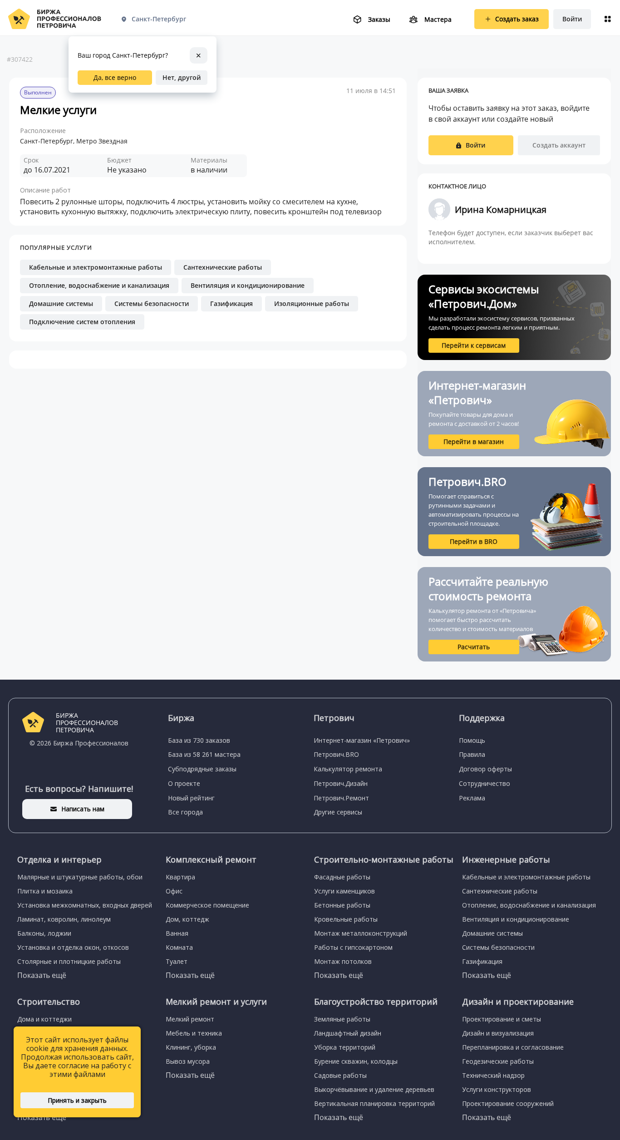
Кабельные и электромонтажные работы (95, 267)
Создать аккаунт (559, 145)
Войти (572, 19)
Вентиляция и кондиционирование (248, 285)
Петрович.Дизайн (341, 783)
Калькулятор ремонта (348, 769)
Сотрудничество (484, 783)
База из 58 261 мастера (204, 754)
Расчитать (474, 646)
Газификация (231, 303)
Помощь (472, 740)
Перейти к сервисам (474, 345)
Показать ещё (41, 975)
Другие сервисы (338, 812)
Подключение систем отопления (82, 321)
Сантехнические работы (222, 267)
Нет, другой (181, 77)
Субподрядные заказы (202, 769)
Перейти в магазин (473, 441)
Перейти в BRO (473, 541)
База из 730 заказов (199, 740)
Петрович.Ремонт (341, 798)
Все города (185, 812)
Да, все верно (114, 77)
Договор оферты (485, 769)
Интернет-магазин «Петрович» (362, 740)
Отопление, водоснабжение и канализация (99, 285)
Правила (472, 754)
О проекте (184, 783)
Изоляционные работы (311, 303)
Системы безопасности (151, 303)
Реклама (472, 798)
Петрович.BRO (336, 754)
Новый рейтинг (191, 798)
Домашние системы (61, 303)
